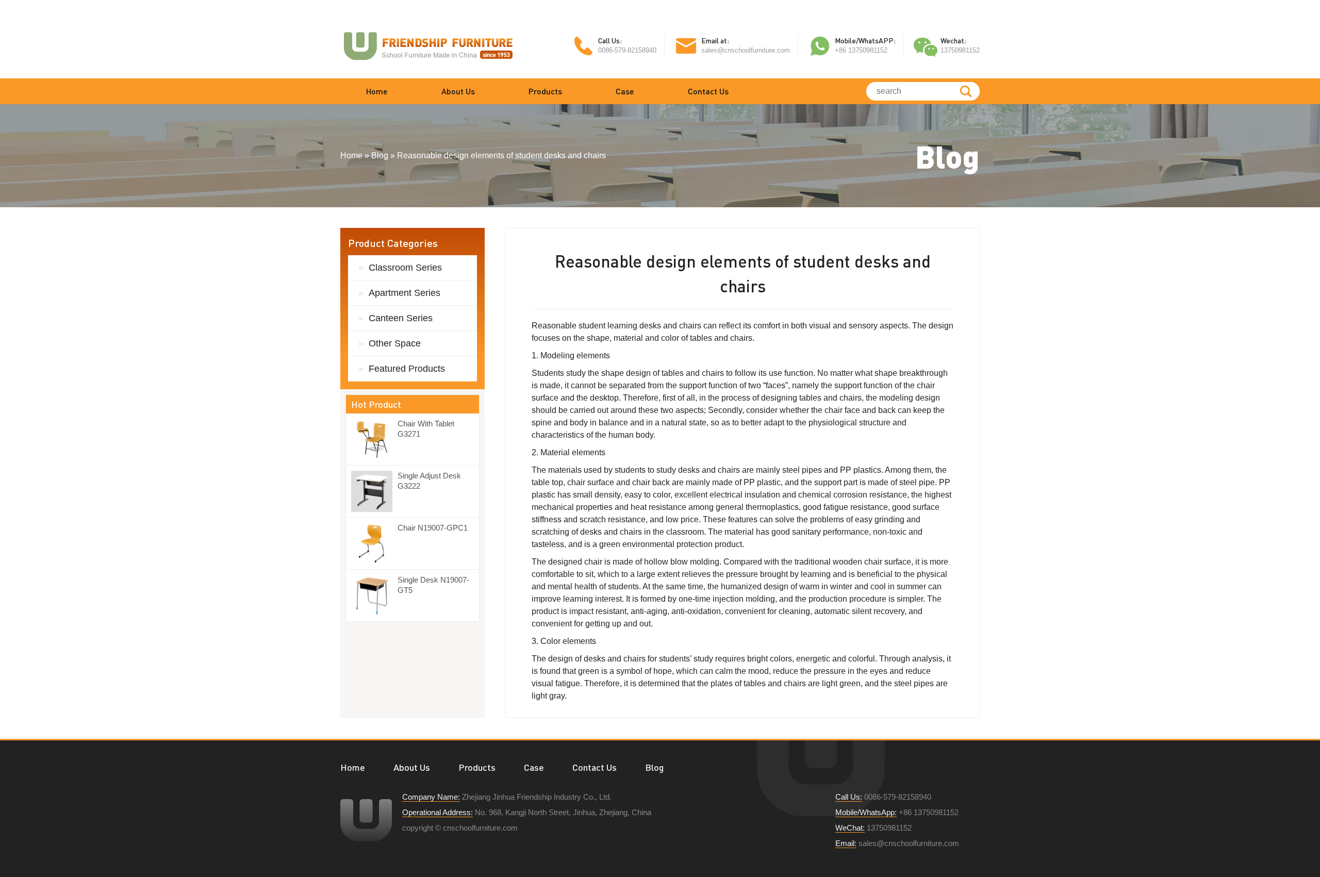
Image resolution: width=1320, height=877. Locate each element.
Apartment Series (404, 293)
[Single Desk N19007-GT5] (374, 595)
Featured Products (407, 368)
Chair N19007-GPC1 (433, 527)
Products (545, 91)
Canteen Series (401, 318)
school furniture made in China (428, 45)
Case (625, 91)
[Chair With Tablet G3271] (374, 439)
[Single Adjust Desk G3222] (374, 491)
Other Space (395, 343)
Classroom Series (405, 267)
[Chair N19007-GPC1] (374, 543)
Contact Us (708, 91)
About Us (458, 91)
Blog (654, 767)
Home (377, 91)
